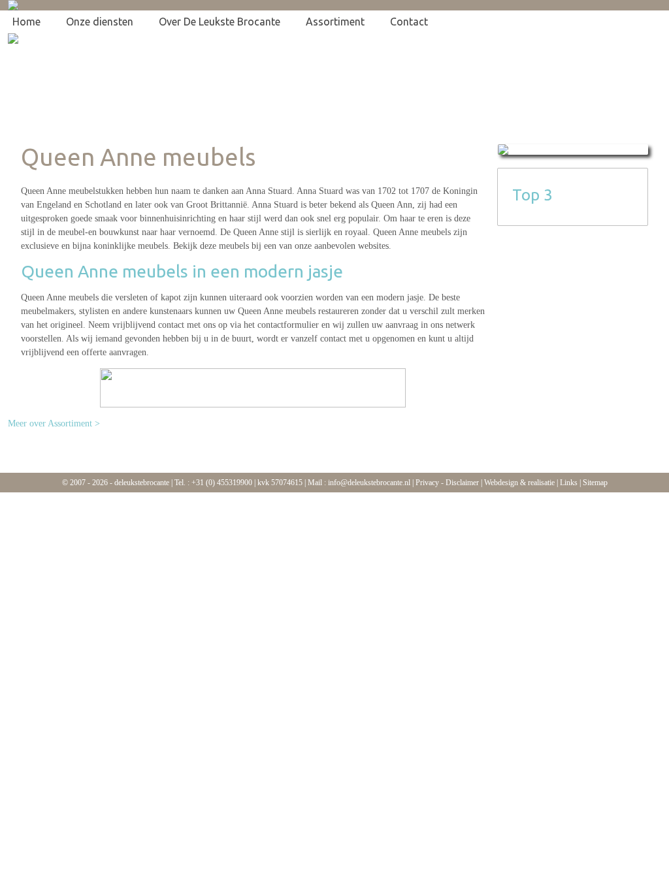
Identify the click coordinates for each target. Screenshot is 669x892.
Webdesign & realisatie (519, 482)
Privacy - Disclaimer (447, 482)
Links (569, 482)
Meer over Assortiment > (54, 423)
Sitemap (595, 482)
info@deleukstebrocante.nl (369, 482)
